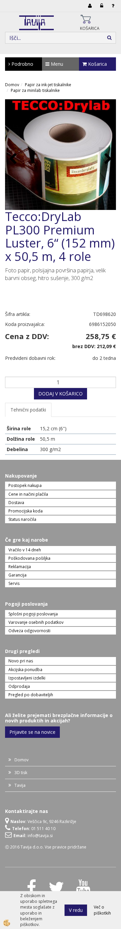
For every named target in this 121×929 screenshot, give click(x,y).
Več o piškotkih (102, 910)
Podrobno (21, 64)
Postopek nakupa (25, 485)
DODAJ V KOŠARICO (60, 393)
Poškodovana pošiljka (29, 558)
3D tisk (20, 772)
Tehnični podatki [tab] (28, 409)
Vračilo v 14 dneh (24, 550)
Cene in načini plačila (28, 494)
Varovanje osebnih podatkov (36, 622)
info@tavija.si (40, 835)
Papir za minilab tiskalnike (35, 90)
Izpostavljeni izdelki (26, 678)
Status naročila (22, 519)
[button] (107, 159)
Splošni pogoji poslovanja (33, 614)
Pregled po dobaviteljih (30, 695)
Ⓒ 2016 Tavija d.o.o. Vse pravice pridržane (45, 847)
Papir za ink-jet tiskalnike (48, 85)
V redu (76, 910)
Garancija (17, 575)
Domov (12, 85)
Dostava (16, 502)
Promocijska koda (25, 511)
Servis (13, 583)
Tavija (20, 785)
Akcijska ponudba (25, 669)
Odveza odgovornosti (29, 631)
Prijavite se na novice (32, 732)
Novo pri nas (20, 661)
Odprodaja (19, 686)
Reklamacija (19, 566)
